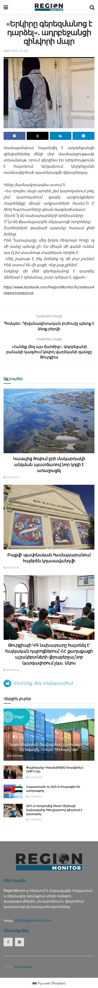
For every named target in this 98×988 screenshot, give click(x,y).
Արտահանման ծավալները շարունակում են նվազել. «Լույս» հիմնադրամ (49, 746)
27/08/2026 (16, 755)
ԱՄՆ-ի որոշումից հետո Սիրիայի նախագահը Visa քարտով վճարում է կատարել (54, 810)
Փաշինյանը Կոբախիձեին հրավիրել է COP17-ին (54, 769)
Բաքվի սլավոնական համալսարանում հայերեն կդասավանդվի (49, 558)
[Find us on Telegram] (19, 942)
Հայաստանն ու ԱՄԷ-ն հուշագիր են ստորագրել (53, 788)
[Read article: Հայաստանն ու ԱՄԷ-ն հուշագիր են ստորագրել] (13, 791)
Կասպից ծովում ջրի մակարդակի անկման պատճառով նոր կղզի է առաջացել (49, 464)
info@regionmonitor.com (33, 920)
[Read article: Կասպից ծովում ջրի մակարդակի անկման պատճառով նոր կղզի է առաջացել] (49, 421)
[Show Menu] (6, 7)
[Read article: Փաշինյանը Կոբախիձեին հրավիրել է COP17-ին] (13, 772)
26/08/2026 (12, 477)
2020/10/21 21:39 (15, 50)
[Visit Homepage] (48, 7)
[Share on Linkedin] (61, 136)
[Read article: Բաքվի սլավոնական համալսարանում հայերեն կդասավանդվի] (49, 517)
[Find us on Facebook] (8, 942)
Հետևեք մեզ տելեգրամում (43, 683)
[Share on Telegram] (83, 136)
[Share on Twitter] (38, 136)
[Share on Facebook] (14, 136)
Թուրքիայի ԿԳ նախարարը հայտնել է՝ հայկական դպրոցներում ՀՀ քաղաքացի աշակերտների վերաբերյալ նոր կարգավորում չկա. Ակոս (49, 654)
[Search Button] (92, 7)
